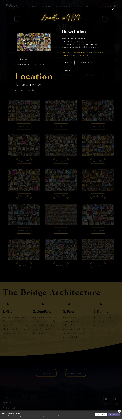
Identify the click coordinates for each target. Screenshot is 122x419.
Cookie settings (101, 414)
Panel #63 (69, 70)
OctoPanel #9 (86, 62)
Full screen (23, 59)
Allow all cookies (113, 414)
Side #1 (68, 62)
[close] (119, 411)
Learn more (68, 416)
